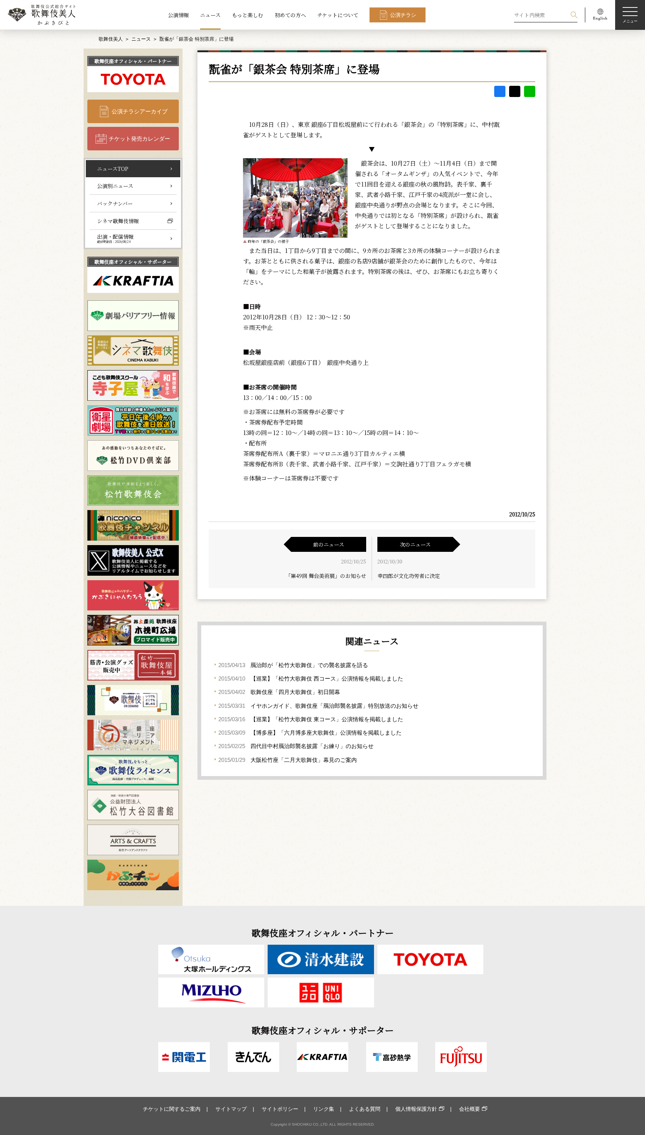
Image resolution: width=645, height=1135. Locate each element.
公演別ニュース (115, 186)
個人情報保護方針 (416, 1109)
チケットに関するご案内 (171, 1109)
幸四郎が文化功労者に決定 (408, 575)
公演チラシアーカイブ (140, 111)
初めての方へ (290, 15)
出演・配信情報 (115, 238)
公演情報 (178, 15)
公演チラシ (403, 15)
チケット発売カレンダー (139, 138)
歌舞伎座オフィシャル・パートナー (133, 61)
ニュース (210, 15)
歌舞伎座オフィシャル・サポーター (133, 261)
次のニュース (415, 544)
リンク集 (323, 1109)
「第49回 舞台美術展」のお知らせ (326, 575)
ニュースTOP (112, 168)
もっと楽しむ (247, 15)
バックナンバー (115, 203)
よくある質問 (364, 1109)
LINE (529, 91)
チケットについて (337, 15)
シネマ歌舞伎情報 (118, 221)
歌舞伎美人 (111, 39)
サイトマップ (231, 1109)
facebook (499, 91)
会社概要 (469, 1109)
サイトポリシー (280, 1109)
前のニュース (328, 544)
